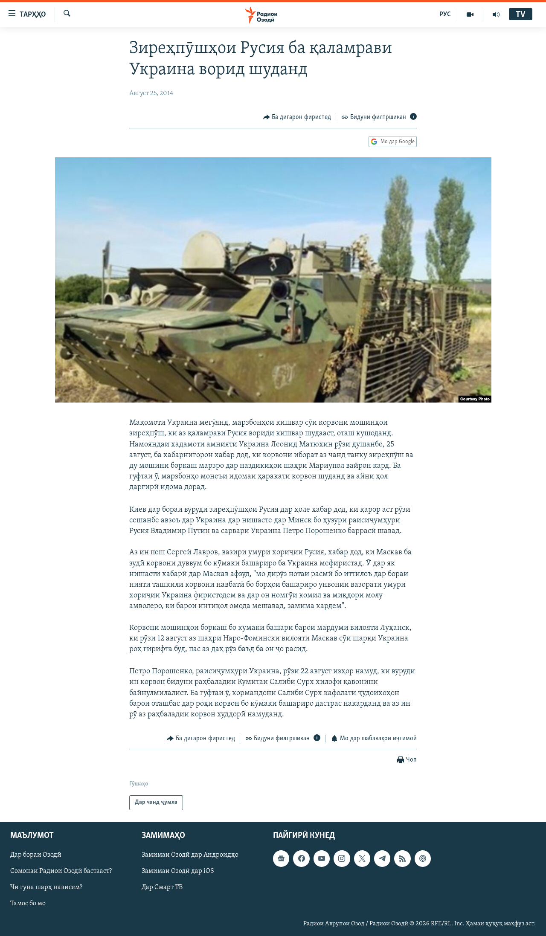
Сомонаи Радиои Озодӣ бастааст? (61, 871)
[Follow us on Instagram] (342, 858)
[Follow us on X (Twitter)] (362, 858)
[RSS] (402, 858)
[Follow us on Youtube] (322, 858)
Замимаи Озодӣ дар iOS (178, 871)
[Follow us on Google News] (281, 858)
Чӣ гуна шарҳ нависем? (46, 887)
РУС (445, 14)
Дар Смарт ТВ (162, 887)
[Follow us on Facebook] (301, 858)
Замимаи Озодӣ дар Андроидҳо (190, 855)
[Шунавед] (496, 14)
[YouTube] (470, 14)
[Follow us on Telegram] (382, 858)
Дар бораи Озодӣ (35, 855)
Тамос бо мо (28, 903)
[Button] (297, 117)
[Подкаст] (423, 858)
